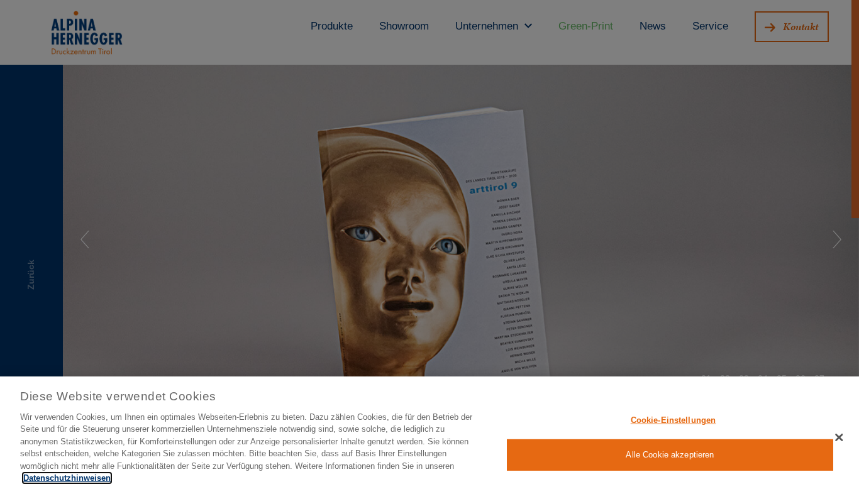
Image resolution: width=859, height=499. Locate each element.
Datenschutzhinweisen (67, 478)
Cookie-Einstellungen (673, 420)
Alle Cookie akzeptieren (670, 454)
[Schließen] (839, 437)
